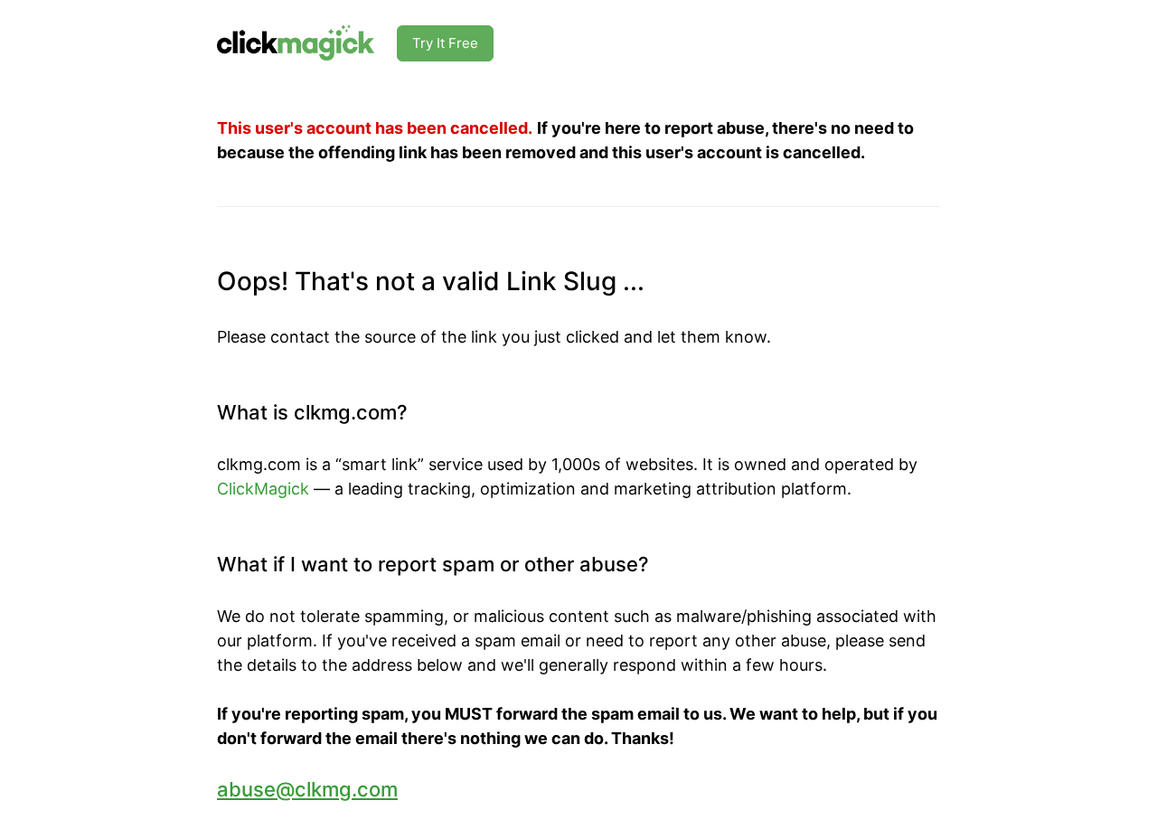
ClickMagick (263, 488)
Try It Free (445, 43)
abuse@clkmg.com (307, 789)
